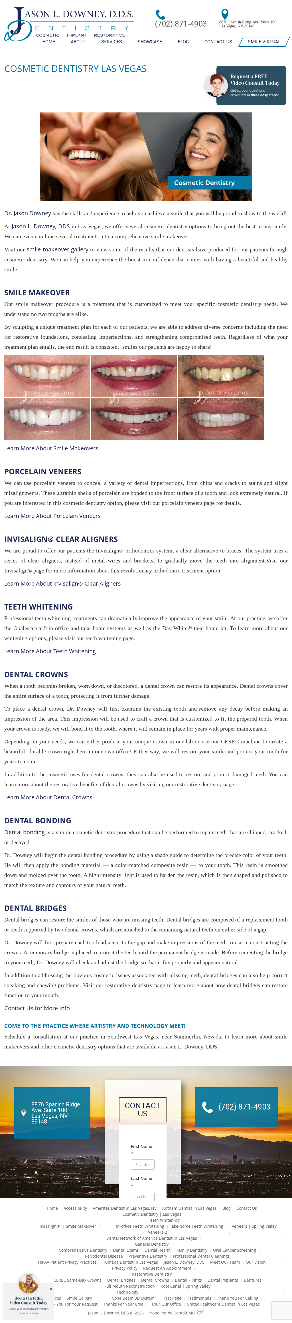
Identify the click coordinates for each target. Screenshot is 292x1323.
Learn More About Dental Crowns (48, 797)
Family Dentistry (192, 1250)
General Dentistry (152, 1244)
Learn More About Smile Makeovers (51, 448)
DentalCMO (184, 1313)
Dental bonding (24, 832)
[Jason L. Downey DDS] (69, 25)
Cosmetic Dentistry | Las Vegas (151, 1214)
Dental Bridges (121, 1280)
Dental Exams (126, 1250)
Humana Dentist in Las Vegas (130, 1262)
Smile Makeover (81, 1226)
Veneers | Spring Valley (254, 1226)
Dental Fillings (188, 1280)
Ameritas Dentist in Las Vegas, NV (125, 1208)
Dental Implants (223, 1280)
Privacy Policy (124, 1268)
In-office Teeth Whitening (140, 1226)
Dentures (252, 1280)
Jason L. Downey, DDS (41, 226)
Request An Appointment (167, 1268)
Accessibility (75, 1208)
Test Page (172, 1298)
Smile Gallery (79, 1298)
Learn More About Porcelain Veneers (52, 516)
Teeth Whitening (164, 1220)
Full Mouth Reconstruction (129, 1286)
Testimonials (199, 1298)
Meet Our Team (225, 1262)
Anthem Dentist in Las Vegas (189, 1208)
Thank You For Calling (237, 1298)
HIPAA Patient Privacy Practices (67, 1262)
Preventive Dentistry (148, 1256)
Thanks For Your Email (124, 1304)
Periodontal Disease (104, 1256)
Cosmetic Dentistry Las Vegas (75, 68)
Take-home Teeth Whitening (196, 1226)
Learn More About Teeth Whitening (50, 651)
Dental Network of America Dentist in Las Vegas (151, 1238)
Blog (183, 42)
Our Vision (256, 1262)
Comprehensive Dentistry (83, 1250)
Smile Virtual (264, 42)
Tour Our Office (166, 1304)
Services (111, 42)
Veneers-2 (157, 1232)
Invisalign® (49, 1226)
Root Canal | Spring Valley (185, 1286)
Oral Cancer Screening (234, 1250)
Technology (127, 1292)
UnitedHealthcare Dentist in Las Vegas (223, 1304)
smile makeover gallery (57, 249)
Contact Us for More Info (37, 1008)
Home (48, 42)
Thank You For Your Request (71, 1304)
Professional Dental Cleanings (201, 1256)
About (78, 42)
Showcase (150, 42)
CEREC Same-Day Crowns (78, 1280)
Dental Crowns (155, 1280)
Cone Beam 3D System (133, 1298)
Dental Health (158, 1250)
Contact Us (218, 42)
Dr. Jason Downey (27, 213)
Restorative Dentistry (152, 1274)
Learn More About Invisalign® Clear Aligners (62, 583)
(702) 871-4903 (181, 24)
